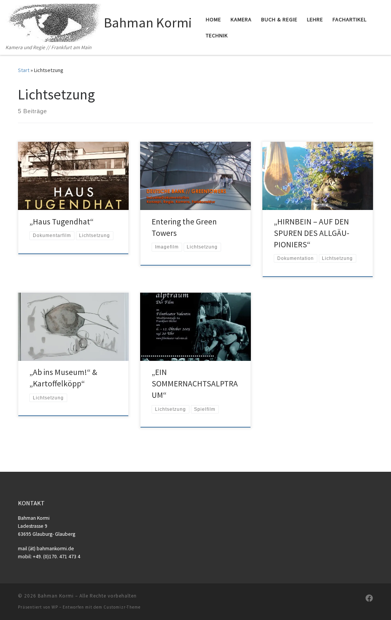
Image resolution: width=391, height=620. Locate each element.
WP (55, 607)
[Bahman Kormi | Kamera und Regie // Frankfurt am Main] (53, 21)
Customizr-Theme (122, 607)
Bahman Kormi (56, 596)
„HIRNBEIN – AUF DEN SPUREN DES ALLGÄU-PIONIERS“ (311, 233)
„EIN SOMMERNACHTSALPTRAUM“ (195, 383)
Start (23, 70)
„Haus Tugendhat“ (61, 221)
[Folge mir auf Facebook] (369, 598)
